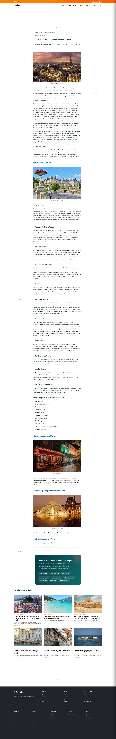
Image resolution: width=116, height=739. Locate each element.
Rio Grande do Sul (90, 716)
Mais (94, 5)
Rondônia (34, 723)
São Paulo (70, 721)
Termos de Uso (87, 701)
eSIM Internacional (56, 577)
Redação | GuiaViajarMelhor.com (43, 44)
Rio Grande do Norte (18, 729)
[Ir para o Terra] (16, 1)
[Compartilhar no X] (74, 44)
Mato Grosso (53, 718)
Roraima (33, 725)
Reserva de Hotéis (55, 573)
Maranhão (16, 721)
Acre (33, 714)
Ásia (43, 701)
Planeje (88, 5)
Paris (45, 35)
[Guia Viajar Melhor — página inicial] (19, 5)
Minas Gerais (71, 716)
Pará (33, 721)
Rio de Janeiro (71, 718)
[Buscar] (100, 5)
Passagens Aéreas (43, 573)
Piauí (15, 727)
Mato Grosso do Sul (54, 721)
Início (63, 5)
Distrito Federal (53, 714)
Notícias (69, 5)
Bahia (15, 716)
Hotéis (64, 694)
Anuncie (85, 696)
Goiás (51, 716)
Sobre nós (86, 694)
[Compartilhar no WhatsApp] (77, 44)
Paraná (87, 714)
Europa (40, 32)
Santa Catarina (89, 718)
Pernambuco (16, 725)
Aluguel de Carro (43, 580)
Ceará (15, 718)
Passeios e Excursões (44, 577)
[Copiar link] (80, 44)
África (43, 703)
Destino (75, 5)
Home (36, 32)
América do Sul (45, 699)
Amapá (33, 716)
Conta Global (53, 580)
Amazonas (34, 718)
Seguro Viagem (65, 573)
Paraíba (15, 723)
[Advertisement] (58, 17)
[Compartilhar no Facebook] (71, 44)
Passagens (65, 696)
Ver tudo (99, 591)
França (42, 35)
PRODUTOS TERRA (97, 1)
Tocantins (34, 727)
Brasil (81, 5)
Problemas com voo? (64, 580)
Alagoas (15, 714)
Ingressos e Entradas (69, 577)
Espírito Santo (71, 714)
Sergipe (15, 731)
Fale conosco (87, 699)
